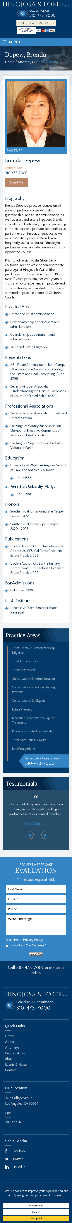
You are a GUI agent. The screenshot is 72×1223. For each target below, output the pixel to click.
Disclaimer (13, 940)
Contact (10, 1070)
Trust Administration (25, 661)
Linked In (19, 1167)
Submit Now (36, 954)
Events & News (16, 1064)
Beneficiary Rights (24, 749)
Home (9, 1036)
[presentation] (31, 835)
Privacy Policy (33, 940)
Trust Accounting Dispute (29, 740)
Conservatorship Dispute (29, 701)
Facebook (19, 1151)
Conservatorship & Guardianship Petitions (34, 690)
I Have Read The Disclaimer (28, 945)
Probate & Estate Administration (33, 731)
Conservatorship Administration (33, 679)
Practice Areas (15, 1053)
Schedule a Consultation (36, 23)
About (9, 1042)
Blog (8, 1059)
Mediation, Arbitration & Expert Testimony (33, 720)
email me (16, 182)
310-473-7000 (42, 16)
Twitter (18, 1159)
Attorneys (12, 1047)
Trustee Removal (23, 670)
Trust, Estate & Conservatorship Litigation (33, 650)
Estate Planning (22, 709)
